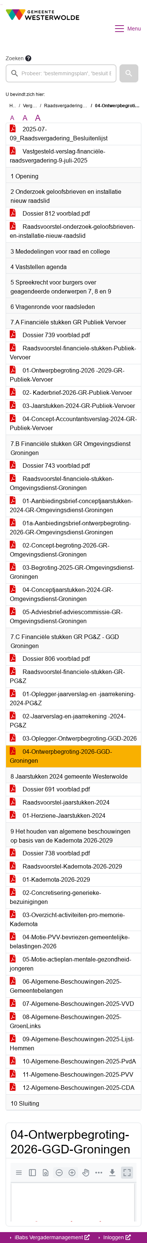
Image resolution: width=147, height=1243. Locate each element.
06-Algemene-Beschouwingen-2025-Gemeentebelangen (65, 986)
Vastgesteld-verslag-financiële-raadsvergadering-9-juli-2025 (57, 156)
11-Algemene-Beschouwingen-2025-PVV (77, 1074)
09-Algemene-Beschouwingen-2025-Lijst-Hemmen (72, 1043)
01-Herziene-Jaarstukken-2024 (63, 815)
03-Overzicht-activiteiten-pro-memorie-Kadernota (67, 919)
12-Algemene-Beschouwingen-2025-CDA (78, 1088)
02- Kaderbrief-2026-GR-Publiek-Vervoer (76, 392)
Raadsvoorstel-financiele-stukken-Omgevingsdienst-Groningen (62, 483)
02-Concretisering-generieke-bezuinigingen (55, 897)
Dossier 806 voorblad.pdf (55, 659)
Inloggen (114, 1237)
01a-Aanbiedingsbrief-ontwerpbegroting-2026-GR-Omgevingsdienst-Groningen (70, 528)
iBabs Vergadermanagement (48, 1237)
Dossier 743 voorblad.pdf (55, 466)
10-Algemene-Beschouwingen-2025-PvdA (78, 1061)
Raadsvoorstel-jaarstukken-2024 (65, 802)
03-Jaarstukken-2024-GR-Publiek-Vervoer (78, 406)
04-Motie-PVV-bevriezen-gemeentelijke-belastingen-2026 (70, 941)
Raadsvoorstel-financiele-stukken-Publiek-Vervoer (73, 353)
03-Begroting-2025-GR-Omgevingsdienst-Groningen (72, 572)
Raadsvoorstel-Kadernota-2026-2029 (71, 866)
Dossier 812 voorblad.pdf (55, 213)
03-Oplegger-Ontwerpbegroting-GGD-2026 (79, 738)
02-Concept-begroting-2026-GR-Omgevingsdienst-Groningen (59, 550)
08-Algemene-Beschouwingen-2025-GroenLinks (65, 1021)
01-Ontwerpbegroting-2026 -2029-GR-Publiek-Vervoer (67, 375)
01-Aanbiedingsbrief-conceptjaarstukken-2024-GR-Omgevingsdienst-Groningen (71, 505)
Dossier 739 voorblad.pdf (55, 335)
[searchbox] (61, 73)
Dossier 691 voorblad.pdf (55, 789)
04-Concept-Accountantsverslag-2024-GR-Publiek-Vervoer (73, 423)
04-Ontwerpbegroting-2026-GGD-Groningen (61, 756)
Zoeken (15, 58)
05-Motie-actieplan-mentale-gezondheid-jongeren (70, 964)
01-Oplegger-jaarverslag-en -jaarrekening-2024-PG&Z (72, 698)
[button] (128, 73)
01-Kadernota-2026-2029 (55, 879)
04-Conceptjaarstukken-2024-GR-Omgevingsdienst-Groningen (61, 594)
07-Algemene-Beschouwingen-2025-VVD (77, 1004)
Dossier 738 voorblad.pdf (55, 853)
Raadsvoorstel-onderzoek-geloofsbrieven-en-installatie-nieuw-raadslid (72, 231)
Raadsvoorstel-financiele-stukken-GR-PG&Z (67, 676)
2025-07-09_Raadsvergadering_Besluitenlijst (58, 133)
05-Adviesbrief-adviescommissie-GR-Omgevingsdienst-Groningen (66, 616)
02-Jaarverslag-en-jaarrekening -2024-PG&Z (68, 721)
